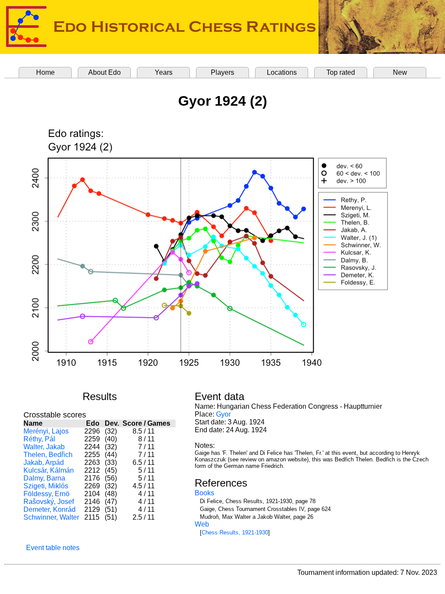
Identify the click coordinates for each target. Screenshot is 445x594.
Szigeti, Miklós (45, 486)
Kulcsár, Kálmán (48, 470)
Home (45, 72)
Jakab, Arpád (43, 462)
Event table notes (53, 547)
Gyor (223, 414)
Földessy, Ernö (46, 493)
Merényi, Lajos (46, 431)
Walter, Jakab (44, 447)
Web (202, 524)
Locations (282, 72)
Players (222, 72)
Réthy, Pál (39, 439)
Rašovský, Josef (48, 501)
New (400, 72)
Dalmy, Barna (44, 478)
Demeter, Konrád (49, 509)
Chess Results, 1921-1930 (235, 532)
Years (164, 72)
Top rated (340, 72)
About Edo (104, 72)
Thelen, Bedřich (48, 454)
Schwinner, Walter (51, 517)
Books (204, 493)
